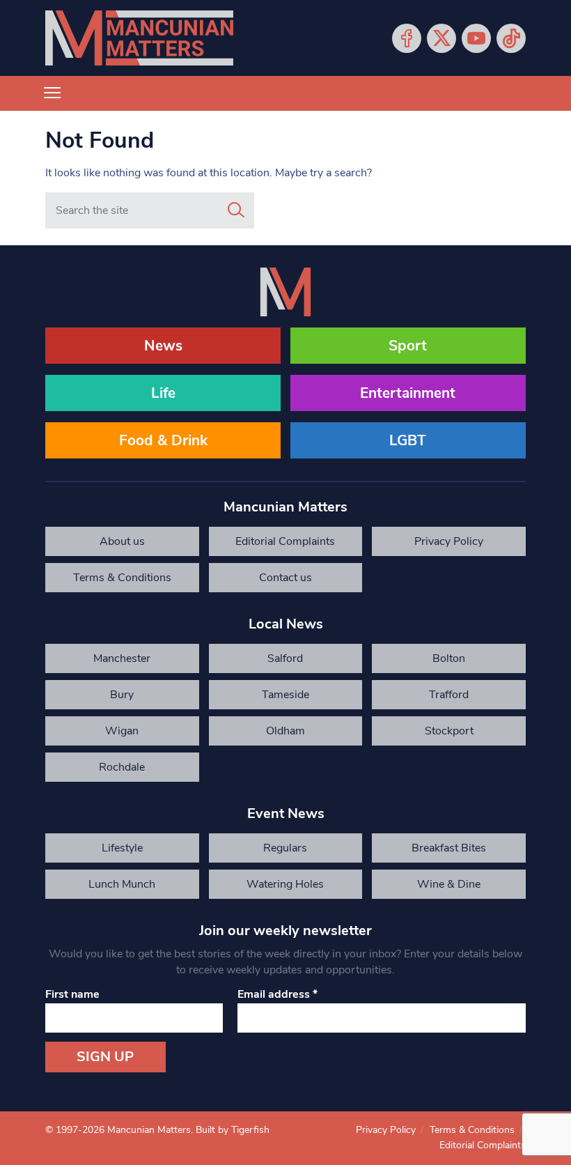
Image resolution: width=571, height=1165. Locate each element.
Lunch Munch (121, 884)
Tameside (285, 694)
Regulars (285, 848)
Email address (277, 994)
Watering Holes (285, 884)
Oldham (285, 731)
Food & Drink (163, 440)
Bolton (448, 658)
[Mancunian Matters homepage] (139, 37)
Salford (285, 658)
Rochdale (122, 767)
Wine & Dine (448, 884)
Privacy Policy (448, 541)
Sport (408, 345)
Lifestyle (122, 848)
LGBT (407, 440)
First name (72, 994)
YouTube (476, 38)
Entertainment (407, 393)
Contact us (285, 577)
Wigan (122, 731)
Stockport (449, 731)
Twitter (441, 38)
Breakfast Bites (449, 848)
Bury (122, 694)
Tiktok (511, 38)
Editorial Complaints (285, 541)
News (163, 345)
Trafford (449, 694)
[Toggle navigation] (52, 93)
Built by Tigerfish (232, 1129)
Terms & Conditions (122, 577)
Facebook (406, 38)
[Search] (236, 210)
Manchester (121, 658)
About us (122, 541)
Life (163, 393)
